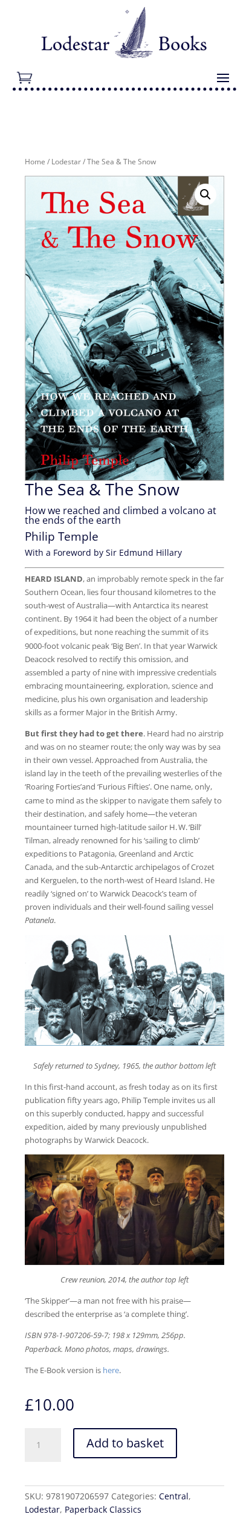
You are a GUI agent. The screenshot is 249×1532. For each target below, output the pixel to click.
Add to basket (125, 1443)
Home (35, 161)
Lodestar (66, 161)
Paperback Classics (103, 1509)
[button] (205, 194)
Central (174, 1496)
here (111, 1370)
